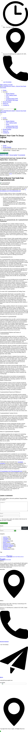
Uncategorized (4, 153)
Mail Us (1, 677)
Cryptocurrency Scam (12, 98)
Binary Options (10, 93)
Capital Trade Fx (3, 556)
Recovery (5, 547)
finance (4, 542)
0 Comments (21, 155)
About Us (5, 103)
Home (4, 90)
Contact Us (6, 105)
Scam (2, 559)
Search (1, 525)
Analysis (5, 537)
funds (16, 556)
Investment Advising (8, 546)
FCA (10, 173)
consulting (5, 539)
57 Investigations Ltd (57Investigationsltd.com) (13, 190)
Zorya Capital (13, 155)
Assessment (6, 538)
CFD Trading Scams (11, 95)
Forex (7, 97)
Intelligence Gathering (8, 545)
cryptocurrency (6, 541)
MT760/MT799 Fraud (12, 100)
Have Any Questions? (4, 641)
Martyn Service (21, 556)
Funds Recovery (7, 543)
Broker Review (7, 102)
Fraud (14, 556)
